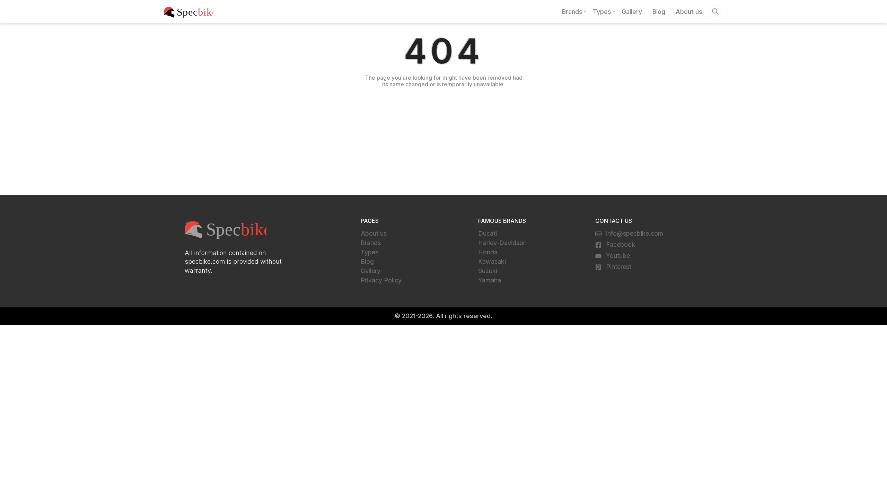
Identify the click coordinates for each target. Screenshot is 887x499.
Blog (658, 11)
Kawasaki (492, 261)
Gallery (632, 11)
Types (602, 11)
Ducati (487, 233)
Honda (488, 252)
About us (689, 11)
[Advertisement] (443, 139)
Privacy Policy (381, 280)
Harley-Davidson (502, 242)
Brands (572, 11)
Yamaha (489, 280)
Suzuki (487, 270)
